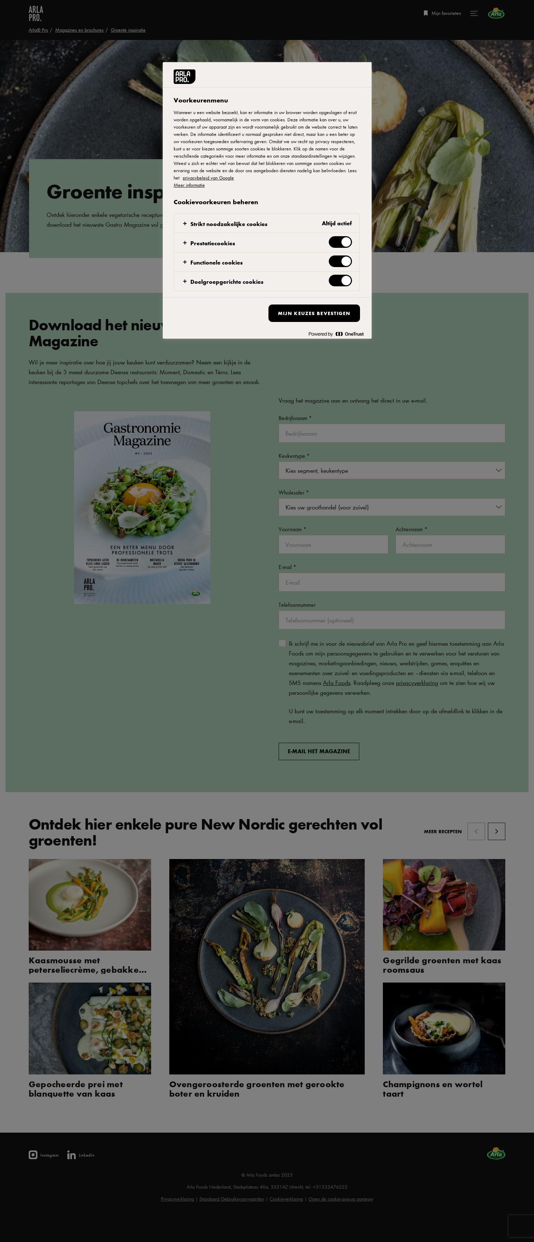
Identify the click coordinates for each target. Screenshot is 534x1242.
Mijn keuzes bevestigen (314, 313)
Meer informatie (189, 185)
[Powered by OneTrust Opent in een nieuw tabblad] (336, 334)
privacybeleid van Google (208, 177)
